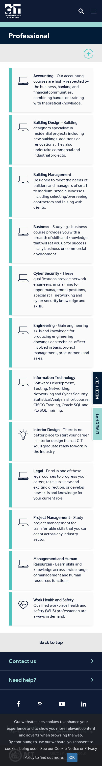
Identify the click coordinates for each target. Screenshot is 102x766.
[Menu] (94, 11)
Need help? (22, 680)
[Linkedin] (84, 705)
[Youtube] (62, 705)
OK (72, 757)
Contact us (22, 661)
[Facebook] (18, 704)
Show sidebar (88, 54)
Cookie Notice (66, 748)
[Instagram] (40, 705)
